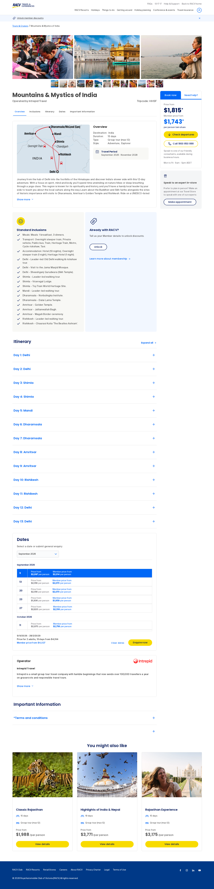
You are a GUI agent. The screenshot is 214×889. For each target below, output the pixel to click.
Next (195, 59)
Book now (170, 95)
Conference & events (164, 10)
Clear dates (117, 642)
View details (42, 844)
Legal (106, 870)
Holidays (95, 10)
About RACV (77, 870)
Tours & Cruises (20, 26)
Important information (82, 111)
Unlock (98, 247)
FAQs (149, 4)
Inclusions (34, 111)
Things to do (108, 10)
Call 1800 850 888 (183, 143)
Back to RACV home (192, 4)
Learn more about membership (108, 258)
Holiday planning (143, 10)
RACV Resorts (82, 10)
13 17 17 (158, 4)
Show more (23, 199)
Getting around (124, 10)
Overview (20, 111)
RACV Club (17, 870)
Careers (63, 870)
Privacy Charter (93, 870)
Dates (62, 111)
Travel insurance (185, 10)
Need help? (191, 95)
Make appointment (180, 202)
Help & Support (171, 4)
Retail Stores (49, 870)
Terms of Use (119, 870)
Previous (19, 59)
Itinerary (49, 111)
